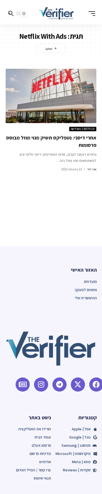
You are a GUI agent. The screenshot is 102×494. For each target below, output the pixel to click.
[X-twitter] (78, 384)
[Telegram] (59, 384)
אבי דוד (91, 169)
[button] (90, 13)
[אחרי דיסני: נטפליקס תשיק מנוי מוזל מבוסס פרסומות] (51, 96)
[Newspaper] (23, 384)
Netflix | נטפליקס (83, 129)
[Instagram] (41, 384)
